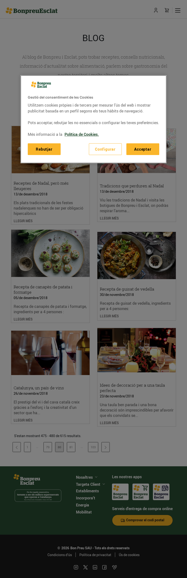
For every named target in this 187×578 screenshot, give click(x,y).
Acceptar (142, 149)
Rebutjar (44, 149)
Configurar (105, 149)
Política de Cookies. (82, 134)
